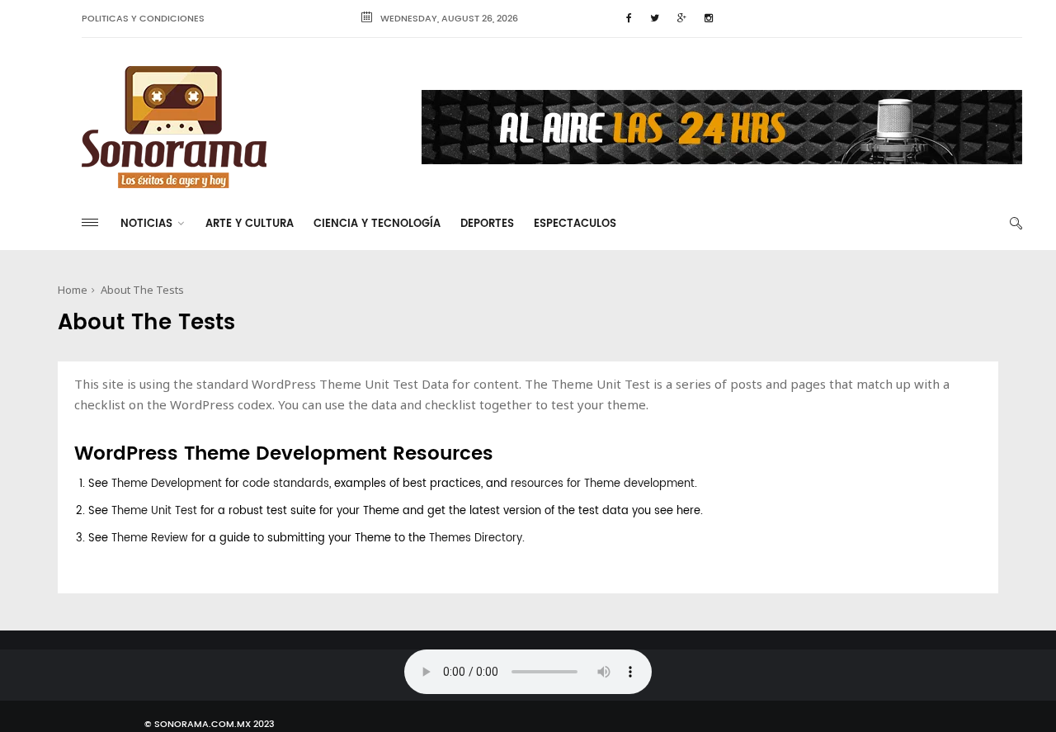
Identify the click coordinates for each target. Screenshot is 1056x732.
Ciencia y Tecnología (377, 224)
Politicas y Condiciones (143, 19)
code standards (286, 484)
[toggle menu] (90, 222)
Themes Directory (475, 538)
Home (72, 289)
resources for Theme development (603, 484)
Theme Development (166, 484)
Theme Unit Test (154, 511)
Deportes (487, 224)
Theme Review (149, 538)
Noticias (146, 224)
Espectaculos (575, 224)
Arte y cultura (249, 224)
